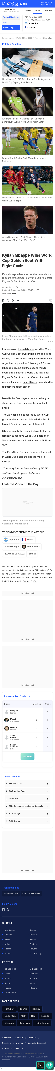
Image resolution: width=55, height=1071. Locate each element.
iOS (35, 581)
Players (33, 949)
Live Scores (10, 930)
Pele (13, 424)
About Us (19, 1038)
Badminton (10, 1016)
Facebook (24, 574)
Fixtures (8, 934)
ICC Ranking (35, 953)
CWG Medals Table (17, 791)
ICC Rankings (14, 813)
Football (32, 553)
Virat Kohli (13, 798)
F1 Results (39, 570)
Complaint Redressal (36, 1043)
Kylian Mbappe (26, 349)
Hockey (36, 1009)
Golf (23, 1016)
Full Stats (27, 756)
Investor (19, 1043)
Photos (33, 939)
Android (26, 581)
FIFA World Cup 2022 (24, 38)
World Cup (10, 11)
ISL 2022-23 (10, 969)
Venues (8, 953)
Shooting (9, 1023)
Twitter (47, 574)
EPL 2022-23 (36, 969)
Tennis (23, 1009)
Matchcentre (10, 992)
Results (33, 934)
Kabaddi (45, 1016)
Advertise (6, 1038)
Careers (5, 1048)
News (37, 10)
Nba (33, 1016)
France (30, 539)
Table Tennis (42, 1023)
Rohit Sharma (14, 821)
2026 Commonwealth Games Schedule (26, 806)
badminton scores (25, 570)
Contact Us (18, 1048)
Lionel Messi (30, 382)
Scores (28, 10)
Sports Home (7, 38)
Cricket (19, 566)
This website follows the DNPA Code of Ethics (22, 1054)
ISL (5, 22)
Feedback (32, 1038)
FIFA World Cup (15, 783)
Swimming (25, 1023)
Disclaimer (6, 1043)
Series (33, 930)
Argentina (14, 539)
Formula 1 (9, 1009)
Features (48, 10)
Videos (8, 944)
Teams (8, 949)
